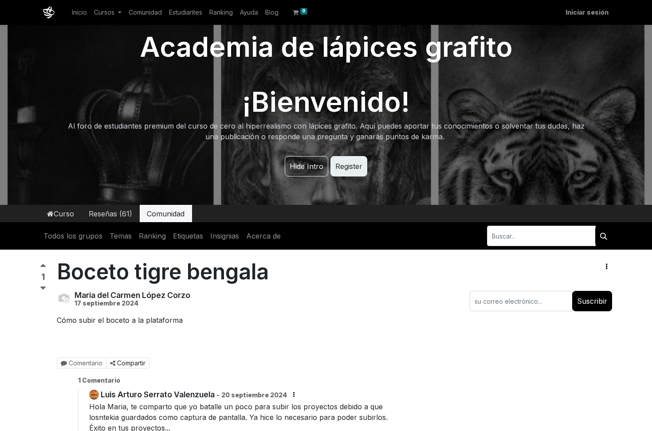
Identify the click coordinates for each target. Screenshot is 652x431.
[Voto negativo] (43, 288)
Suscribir (592, 301)
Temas (121, 235)
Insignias (224, 235)
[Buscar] (603, 236)
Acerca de (263, 235)
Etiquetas (188, 235)
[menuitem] (79, 12)
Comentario (85, 363)
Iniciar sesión (587, 12)
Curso (64, 213)
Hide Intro (306, 166)
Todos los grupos (72, 235)
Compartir (131, 363)
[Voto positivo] (43, 268)
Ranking (152, 235)
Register (348, 166)
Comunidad (166, 213)
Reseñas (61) (110, 213)
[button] (606, 266)
